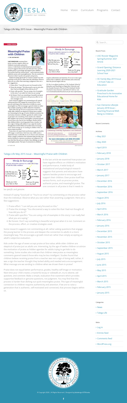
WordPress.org (104, 344)
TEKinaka (87, 392)
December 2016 (104, 181)
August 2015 (103, 253)
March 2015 (102, 281)
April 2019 (102, 147)
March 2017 (102, 169)
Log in (100, 327)
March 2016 (102, 214)
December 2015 (104, 231)
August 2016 (103, 197)
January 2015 (103, 292)
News (99, 307)
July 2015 (101, 259)
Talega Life (102, 312)
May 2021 (101, 136)
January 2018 (103, 158)
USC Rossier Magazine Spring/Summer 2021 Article (107, 58)
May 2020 (101, 142)
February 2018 (104, 153)
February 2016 (104, 220)
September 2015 (105, 248)
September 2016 (105, 192)
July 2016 (101, 203)
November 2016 (104, 186)
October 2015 (103, 242)
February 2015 (104, 287)
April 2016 (102, 209)
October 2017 (103, 164)
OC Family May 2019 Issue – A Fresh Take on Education (109, 82)
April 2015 (102, 276)
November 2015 (104, 236)
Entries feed (102, 333)
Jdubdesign (78, 392)
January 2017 (103, 175)
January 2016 (103, 225)
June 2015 (101, 264)
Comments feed (104, 338)
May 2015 (101, 270)
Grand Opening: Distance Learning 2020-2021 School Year (109, 70)
